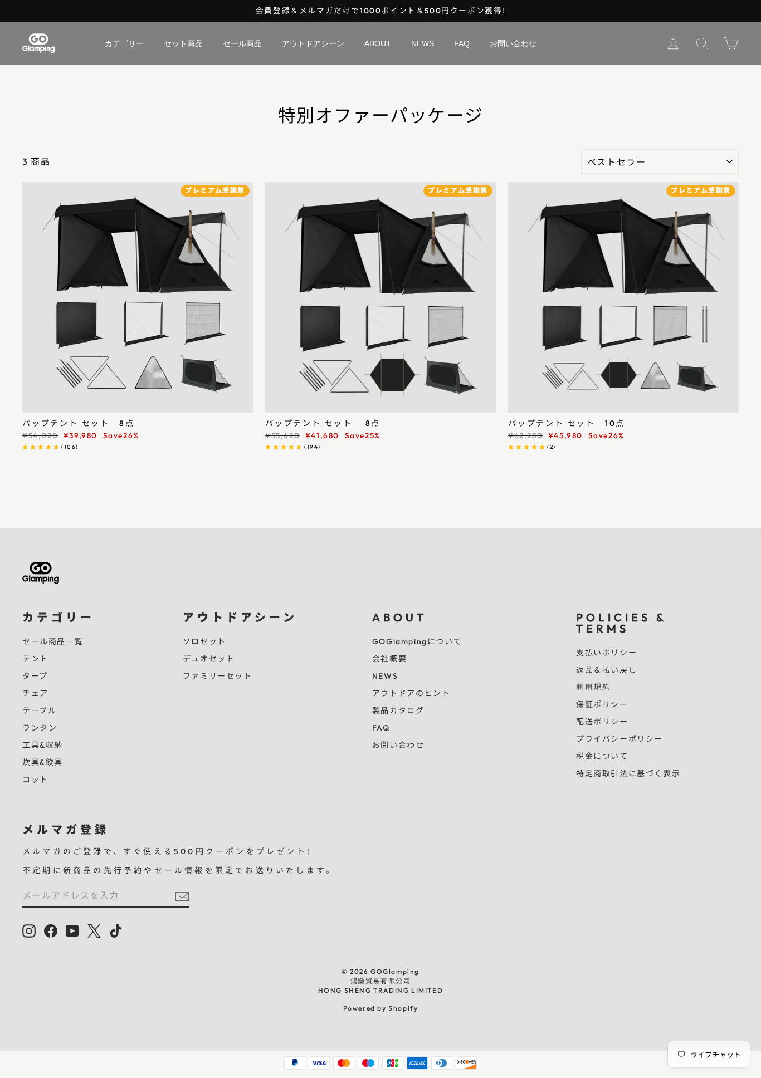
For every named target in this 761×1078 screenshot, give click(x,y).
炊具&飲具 (42, 762)
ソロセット (204, 641)
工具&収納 (42, 745)
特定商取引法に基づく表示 (628, 773)
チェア (35, 693)
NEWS (385, 676)
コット (35, 780)
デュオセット (209, 659)
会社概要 (389, 659)
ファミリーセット (217, 676)
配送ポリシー (602, 722)
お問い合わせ (398, 745)
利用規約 (593, 687)
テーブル (39, 710)
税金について (602, 756)
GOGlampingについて (417, 641)
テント (35, 659)
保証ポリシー (602, 704)
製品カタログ (398, 710)
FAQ (381, 728)
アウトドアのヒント (411, 693)
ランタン (39, 728)
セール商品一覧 (52, 641)
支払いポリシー (606, 653)
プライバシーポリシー (619, 739)
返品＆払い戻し (606, 670)
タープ (35, 676)
